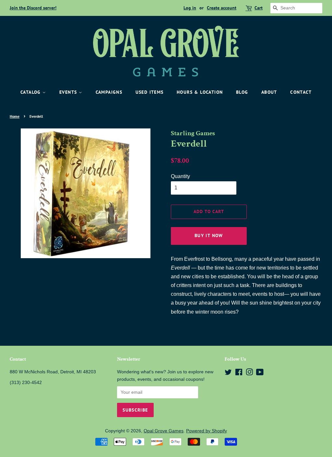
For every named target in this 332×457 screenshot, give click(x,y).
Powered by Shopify (206, 430)
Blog (242, 92)
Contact (301, 92)
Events (69, 92)
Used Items (150, 92)
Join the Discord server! (33, 8)
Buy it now (209, 235)
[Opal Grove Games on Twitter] (228, 373)
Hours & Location (200, 92)
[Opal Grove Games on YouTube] (260, 373)
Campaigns (109, 92)
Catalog (31, 92)
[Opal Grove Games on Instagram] (249, 373)
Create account (221, 8)
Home (14, 116)
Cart (259, 8)
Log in (190, 8)
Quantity (180, 176)
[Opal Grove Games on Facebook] (239, 373)
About (269, 92)
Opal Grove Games (164, 430)
